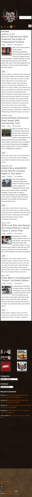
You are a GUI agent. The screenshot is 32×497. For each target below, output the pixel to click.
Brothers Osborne (10, 76)
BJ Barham (16, 74)
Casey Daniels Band (24, 155)
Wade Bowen (19, 109)
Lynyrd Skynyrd (17, 94)
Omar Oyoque (20, 98)
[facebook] (5, 26)
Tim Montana (25, 107)
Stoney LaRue (15, 269)
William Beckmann (16, 111)
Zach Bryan (25, 111)
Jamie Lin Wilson (13, 87)
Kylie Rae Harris (25, 212)
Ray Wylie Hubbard (15, 100)
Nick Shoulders (10, 98)
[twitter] (1, 26)
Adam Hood (4, 155)
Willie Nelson (13, 219)
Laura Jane (19, 263)
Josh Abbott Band (10, 89)
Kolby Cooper (21, 160)
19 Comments (17, 126)
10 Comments (18, 233)
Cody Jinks (13, 78)
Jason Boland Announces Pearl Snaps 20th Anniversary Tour (15, 120)
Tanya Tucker (13, 105)
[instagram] (8, 26)
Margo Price (26, 94)
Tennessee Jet (5, 107)
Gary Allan (26, 260)
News (9, 126)
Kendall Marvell (16, 92)
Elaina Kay (4, 157)
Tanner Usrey (5, 105)
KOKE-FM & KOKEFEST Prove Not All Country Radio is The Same (14, 171)
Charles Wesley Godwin (22, 76)
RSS (14, 26)
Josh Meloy (19, 89)
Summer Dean (24, 103)
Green (7, 315)
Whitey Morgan (5, 111)
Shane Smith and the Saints (9, 217)
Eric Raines (13, 210)
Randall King (16, 214)
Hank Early (12, 85)
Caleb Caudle (13, 155)
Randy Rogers (14, 267)
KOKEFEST (16, 212)
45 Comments (18, 44)
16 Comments (18, 176)
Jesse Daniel (5, 160)
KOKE (10, 212)
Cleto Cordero (5, 78)
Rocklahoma (15, 103)
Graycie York (5, 85)
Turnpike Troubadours (7, 109)
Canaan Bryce (5, 208)
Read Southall (24, 214)
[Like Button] (3, 71)
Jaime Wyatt (4, 263)
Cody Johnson (23, 208)
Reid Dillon (25, 100)
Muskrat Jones (20, 96)
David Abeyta (19, 81)
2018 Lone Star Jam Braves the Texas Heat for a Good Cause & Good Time (16, 228)
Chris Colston (14, 208)
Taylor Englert (22, 105)
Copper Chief (5, 210)
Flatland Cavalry (11, 83)
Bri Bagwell (4, 258)
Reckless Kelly (5, 269)
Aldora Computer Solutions (13, 493)
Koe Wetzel (4, 212)
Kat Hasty (8, 92)
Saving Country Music (8, 491)
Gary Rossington (22, 83)
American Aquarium (7, 74)
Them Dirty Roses (15, 107)
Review (12, 317)
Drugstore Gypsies (6, 260)
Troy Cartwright (9, 271)
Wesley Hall (26, 109)
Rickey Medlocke (6, 103)
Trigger (3, 44)
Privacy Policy (5, 482)
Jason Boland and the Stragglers (17, 157)
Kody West (9, 94)
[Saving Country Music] (10, 22)
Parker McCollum (6, 214)
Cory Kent (20, 78)
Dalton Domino (10, 81)
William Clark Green (20, 271)
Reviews (9, 44)
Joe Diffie (20, 210)
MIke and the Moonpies (8, 96)
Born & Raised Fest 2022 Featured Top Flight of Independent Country (14, 39)
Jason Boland (23, 87)
